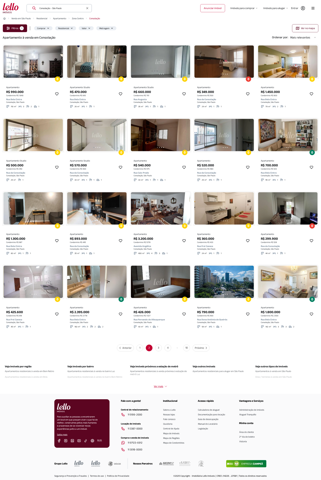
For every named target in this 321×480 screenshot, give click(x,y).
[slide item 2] (32, 74)
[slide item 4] (36, 74)
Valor (84, 28)
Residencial (41, 18)
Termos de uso (97, 475)
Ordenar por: (280, 37)
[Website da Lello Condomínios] (95, 463)
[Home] (4, 18)
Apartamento (59, 18)
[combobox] (61, 8)
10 (186, 347)
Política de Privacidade (118, 475)
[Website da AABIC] (184, 463)
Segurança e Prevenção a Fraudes (70, 475)
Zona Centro (78, 18)
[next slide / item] (59, 61)
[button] (43, 28)
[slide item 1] (30, 74)
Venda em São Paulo (21, 18)
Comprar (41, 28)
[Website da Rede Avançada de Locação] (201, 463)
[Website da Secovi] (166, 463)
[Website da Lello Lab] (114, 463)
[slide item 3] (34, 74)
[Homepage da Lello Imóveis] (78, 463)
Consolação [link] (94, 18)
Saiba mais (62, 434)
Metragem (104, 28)
